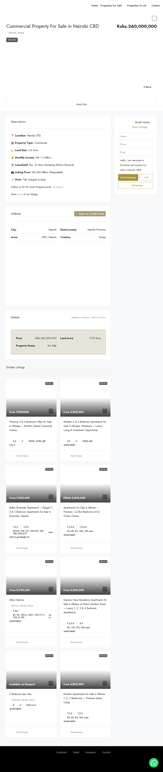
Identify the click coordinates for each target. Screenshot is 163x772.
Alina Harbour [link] (16, 600)
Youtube (105, 752)
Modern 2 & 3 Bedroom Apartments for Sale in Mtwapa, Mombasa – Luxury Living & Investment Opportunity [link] (85, 426)
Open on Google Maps (91, 213)
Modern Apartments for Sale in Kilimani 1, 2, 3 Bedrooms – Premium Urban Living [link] (84, 698)
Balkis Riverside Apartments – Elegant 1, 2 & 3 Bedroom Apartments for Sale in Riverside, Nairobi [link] (31, 512)
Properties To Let (136, 5)
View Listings (139, 127)
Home (95, 5)
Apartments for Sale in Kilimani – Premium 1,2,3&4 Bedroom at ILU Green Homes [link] (82, 512)
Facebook (61, 752)
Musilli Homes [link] (22, 455)
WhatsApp (137, 185)
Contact (156, 5)
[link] (31, 398)
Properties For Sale (111, 5)
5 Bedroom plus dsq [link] (20, 694)
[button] (154, 18)
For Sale (12, 39)
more (20, 194)
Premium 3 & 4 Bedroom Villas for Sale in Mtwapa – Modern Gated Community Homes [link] (30, 426)
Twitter (75, 752)
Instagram (58, 187)
